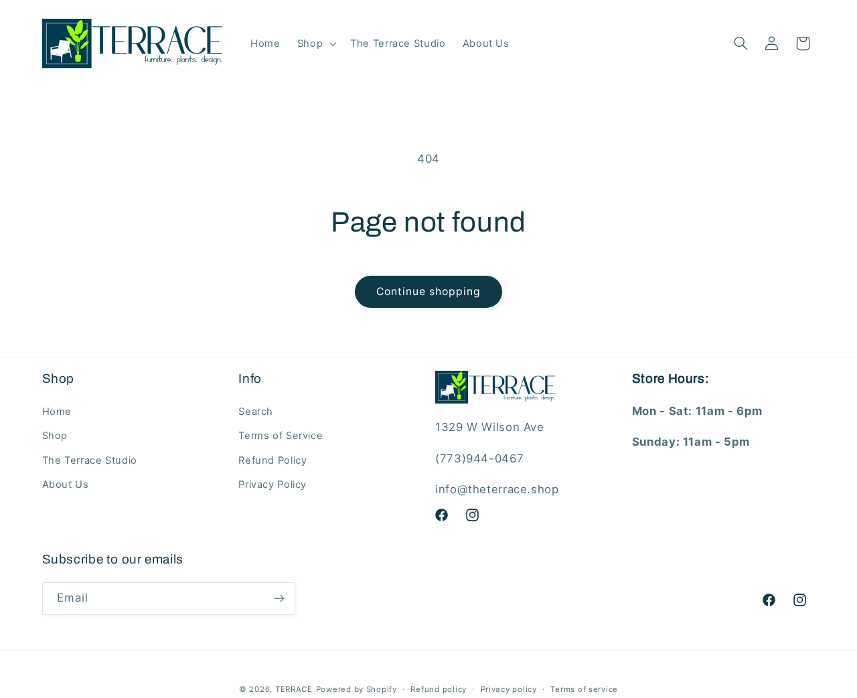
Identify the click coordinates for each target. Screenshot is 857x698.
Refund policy (438, 689)
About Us (65, 484)
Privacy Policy (272, 484)
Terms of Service (280, 436)
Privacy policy (509, 689)
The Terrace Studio (89, 460)
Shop (55, 436)
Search (255, 412)
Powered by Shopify (356, 689)
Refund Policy (272, 460)
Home (57, 412)
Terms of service (584, 689)
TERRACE (294, 689)
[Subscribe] (278, 598)
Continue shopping (428, 291)
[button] (315, 43)
